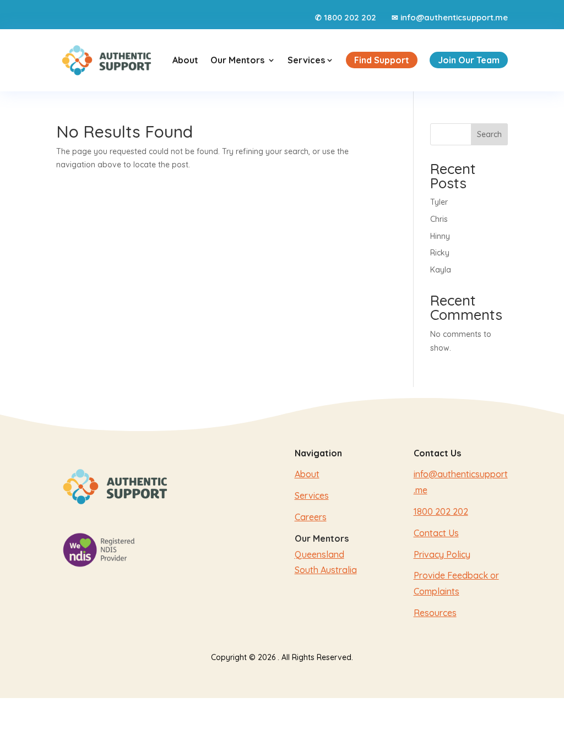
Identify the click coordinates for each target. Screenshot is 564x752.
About (185, 60)
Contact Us (436, 532)
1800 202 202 (350, 17)
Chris (439, 219)
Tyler (439, 202)
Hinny (440, 236)
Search (489, 134)
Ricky (439, 253)
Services (311, 60)
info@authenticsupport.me (454, 17)
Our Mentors (237, 60)
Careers (311, 516)
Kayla (440, 270)
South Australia (326, 569)
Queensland (319, 554)
